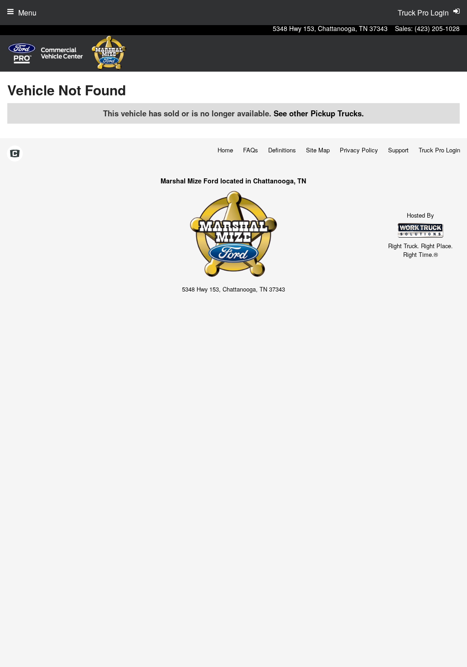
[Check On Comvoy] (15, 154)
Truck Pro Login (439, 150)
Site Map (318, 150)
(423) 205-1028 (437, 28)
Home (225, 150)
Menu (27, 12)
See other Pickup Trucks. (319, 113)
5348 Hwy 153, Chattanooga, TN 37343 (330, 28)
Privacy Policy (359, 150)
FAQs (250, 150)
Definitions (282, 150)
